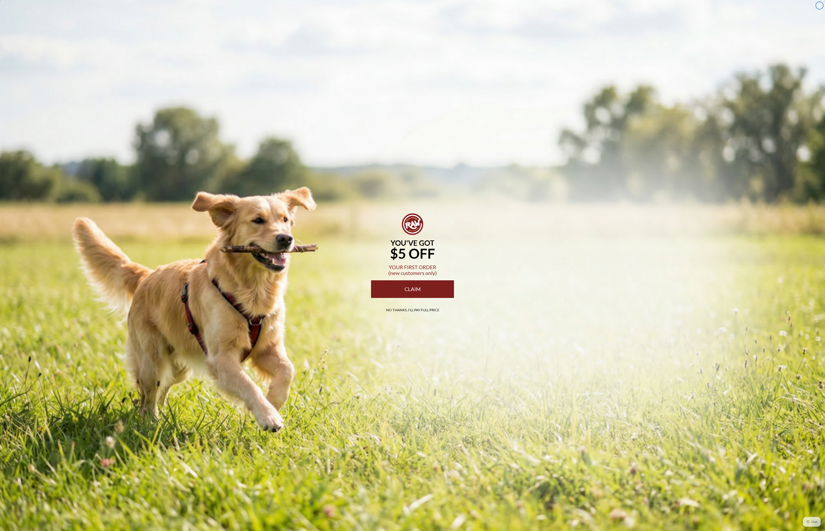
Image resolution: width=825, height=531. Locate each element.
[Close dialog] (819, 5)
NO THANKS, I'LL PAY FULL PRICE (412, 310)
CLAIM (413, 289)
